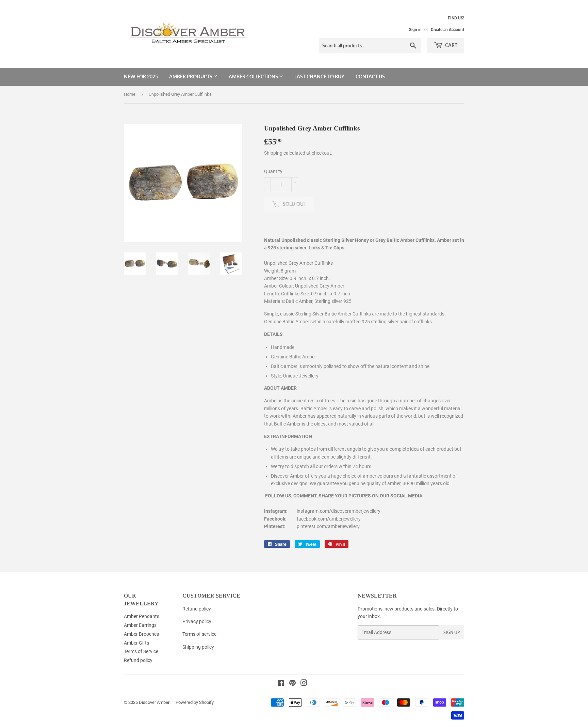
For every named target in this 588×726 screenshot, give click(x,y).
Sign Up (451, 632)
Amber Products (191, 76)
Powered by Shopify (195, 702)
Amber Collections (254, 76)
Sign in (415, 29)
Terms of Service (141, 651)
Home (129, 94)
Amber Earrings (140, 625)
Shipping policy (198, 647)
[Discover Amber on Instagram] (303, 683)
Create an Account (447, 29)
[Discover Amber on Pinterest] (292, 683)
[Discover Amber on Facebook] (280, 683)
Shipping (273, 153)
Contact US (370, 76)
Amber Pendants (141, 616)
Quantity (273, 171)
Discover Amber (154, 702)
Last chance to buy (319, 76)
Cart (450, 45)
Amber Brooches (141, 634)
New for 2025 (141, 76)
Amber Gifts (136, 643)
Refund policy (138, 660)
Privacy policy (196, 621)
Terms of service (199, 634)
